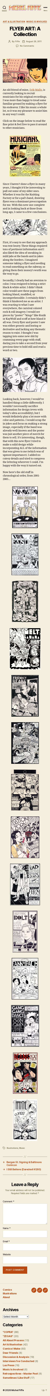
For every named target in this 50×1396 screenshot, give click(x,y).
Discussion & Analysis (16, 1357)
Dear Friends (10, 1352)
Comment (8, 1201)
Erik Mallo (36, 90)
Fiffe (17, 41)
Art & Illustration (14, 21)
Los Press (8, 1365)
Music (22, 1148)
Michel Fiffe (17, 1390)
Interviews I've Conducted (18, 1361)
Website (7, 1254)
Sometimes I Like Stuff (16, 1377)
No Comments (27, 46)
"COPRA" (8, 1332)
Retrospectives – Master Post (20, 1373)
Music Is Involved (36, 21)
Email (6, 1241)
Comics (7, 1289)
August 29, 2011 (34, 41)
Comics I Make (11, 1348)
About (6, 1297)
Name (6, 1228)
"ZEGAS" (8, 1336)
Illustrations (12, 1148)
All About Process (13, 1340)
